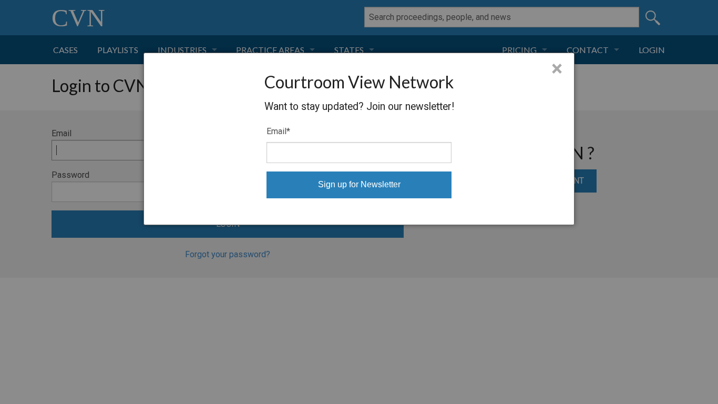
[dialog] (359, 139)
